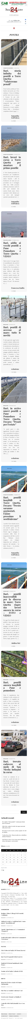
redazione (5, 324)
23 (25, 859)
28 (17, 862)
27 (14, 862)
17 (3, 859)
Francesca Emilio (7, 240)
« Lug (2, 870)
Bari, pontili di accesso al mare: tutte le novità (12, 331)
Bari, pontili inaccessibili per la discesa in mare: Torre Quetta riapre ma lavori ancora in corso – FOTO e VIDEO (12, 604)
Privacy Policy (12, 1014)
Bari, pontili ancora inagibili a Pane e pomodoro (12, 686)
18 (6, 859)
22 (21, 859)
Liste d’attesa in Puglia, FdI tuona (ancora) (13, 950)
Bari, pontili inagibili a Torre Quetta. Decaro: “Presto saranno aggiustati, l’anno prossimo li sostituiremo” (12, 508)
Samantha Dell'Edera (8, 68)
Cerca (23, 812)
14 (17, 857)
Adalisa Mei (5, 591)
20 (14, 859)
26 (10, 862)
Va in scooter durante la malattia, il (11, 997)
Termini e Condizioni (14, 1016)
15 (21, 857)
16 (25, 857)
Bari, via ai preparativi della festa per (12, 957)
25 (6, 862)
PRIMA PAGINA (4, 1014)
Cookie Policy (4, 1016)
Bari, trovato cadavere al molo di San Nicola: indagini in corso (12, 767)
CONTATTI (19, 1014)
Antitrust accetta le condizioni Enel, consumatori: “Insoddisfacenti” (13, 922)
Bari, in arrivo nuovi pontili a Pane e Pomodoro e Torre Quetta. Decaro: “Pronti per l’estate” (12, 416)
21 (17, 859)
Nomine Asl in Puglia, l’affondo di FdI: (12, 971)
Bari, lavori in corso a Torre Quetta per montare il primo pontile (12, 162)
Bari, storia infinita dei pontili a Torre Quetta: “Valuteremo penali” (12, 77)
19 (10, 859)
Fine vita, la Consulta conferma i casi (11, 990)
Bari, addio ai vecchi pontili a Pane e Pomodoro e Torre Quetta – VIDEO (12, 249)
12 (10, 857)
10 (3, 857)
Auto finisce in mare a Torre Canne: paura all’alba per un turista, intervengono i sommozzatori (14, 840)
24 (3, 862)
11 (6, 857)
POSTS (14, 121)
